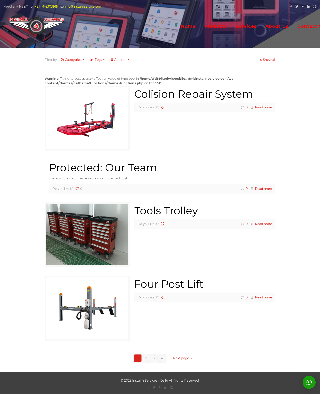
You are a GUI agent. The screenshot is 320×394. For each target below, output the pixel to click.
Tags (98, 60)
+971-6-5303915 (46, 6)
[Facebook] (291, 6)
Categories (73, 60)
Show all (269, 60)
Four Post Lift (169, 284)
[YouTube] (302, 6)
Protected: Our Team (103, 167)
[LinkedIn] (308, 6)
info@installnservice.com (83, 6)
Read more (263, 107)
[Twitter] (297, 6)
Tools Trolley (166, 210)
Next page (181, 358)
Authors (120, 60)
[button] (309, 382)
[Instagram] (314, 6)
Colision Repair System (193, 94)
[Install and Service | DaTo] (36, 26)
